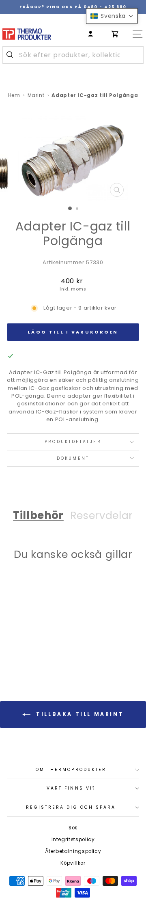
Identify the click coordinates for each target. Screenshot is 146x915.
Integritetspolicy (73, 839)
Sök (73, 828)
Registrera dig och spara (71, 807)
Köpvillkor (72, 863)
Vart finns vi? (71, 788)
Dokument (73, 458)
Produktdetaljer (73, 442)
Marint (36, 95)
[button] (111, 16)
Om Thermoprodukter (71, 769)
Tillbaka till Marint (79, 713)
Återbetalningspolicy (73, 851)
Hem (14, 95)
